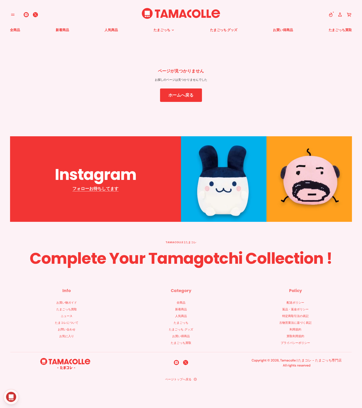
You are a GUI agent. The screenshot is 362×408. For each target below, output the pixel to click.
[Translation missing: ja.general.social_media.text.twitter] (35, 14)
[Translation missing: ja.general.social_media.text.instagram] (26, 14)
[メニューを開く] (12, 14)
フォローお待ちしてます (95, 188)
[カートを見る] (349, 14)
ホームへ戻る (181, 95)
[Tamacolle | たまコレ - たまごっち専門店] (181, 14)
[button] (330, 14)
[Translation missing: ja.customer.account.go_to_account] (340, 14)
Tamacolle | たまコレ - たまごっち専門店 (311, 360)
